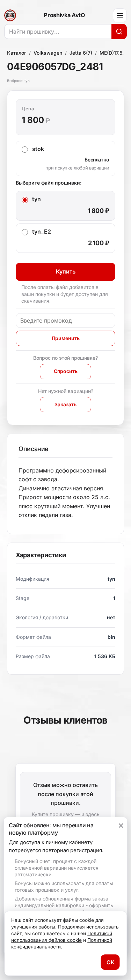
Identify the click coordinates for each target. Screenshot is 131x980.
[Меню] (120, 15)
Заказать (65, 404)
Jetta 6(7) (81, 53)
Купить (65, 271)
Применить (66, 338)
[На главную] (10, 15)
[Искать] (119, 31)
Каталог (16, 53)
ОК (110, 962)
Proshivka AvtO (64, 15)
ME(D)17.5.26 (115, 53)
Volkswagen (48, 53)
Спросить (66, 371)
